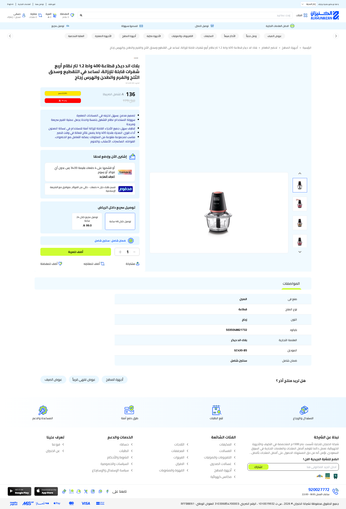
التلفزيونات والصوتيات (182, 36)
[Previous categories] (336, 36)
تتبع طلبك (51, 4)
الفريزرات (179, 457)
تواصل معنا (39, 4)
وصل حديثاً (251, 36)
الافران (180, 463)
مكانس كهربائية (221, 476)
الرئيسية (307, 47)
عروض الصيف (274, 36)
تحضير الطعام (269, 47)
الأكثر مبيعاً (229, 36)
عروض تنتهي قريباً (84, 379)
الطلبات (124, 450)
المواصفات (291, 283)
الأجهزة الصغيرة (103, 36)
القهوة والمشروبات (171, 470)
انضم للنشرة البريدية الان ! (321, 459)
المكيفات (208, 36)
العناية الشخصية (76, 36)
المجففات (177, 450)
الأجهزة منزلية (154, 36)
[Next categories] (10, 36)
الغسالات (225, 450)
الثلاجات (179, 444)
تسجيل (18, 17)
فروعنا (56, 444)
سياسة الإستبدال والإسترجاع (110, 470)
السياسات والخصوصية (115, 463)
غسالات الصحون (221, 463)
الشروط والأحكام (118, 457)
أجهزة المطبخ (129, 36)
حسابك (124, 444)
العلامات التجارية (24, 4)
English (10, 4)
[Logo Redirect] (325, 15)
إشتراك (10, 17)
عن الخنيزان (53, 450)
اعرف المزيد (107, 176)
